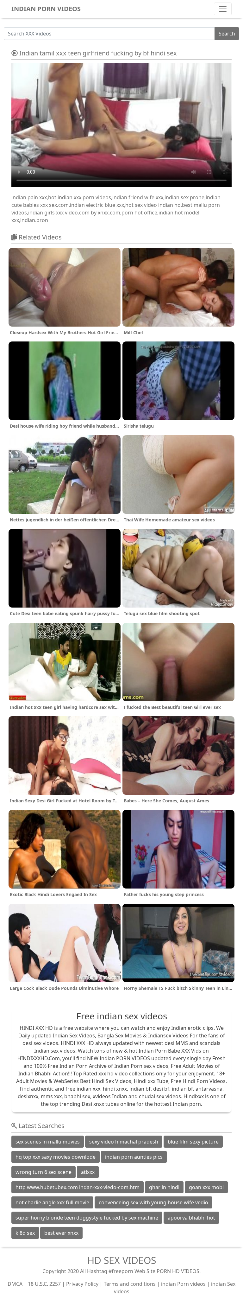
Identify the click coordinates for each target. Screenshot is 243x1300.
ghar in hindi (164, 1187)
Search (227, 33)
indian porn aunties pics (134, 1156)
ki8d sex (25, 1232)
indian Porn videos (183, 1283)
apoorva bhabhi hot (191, 1217)
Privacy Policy (82, 1283)
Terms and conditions (130, 1283)
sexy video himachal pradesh (123, 1141)
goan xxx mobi (206, 1187)
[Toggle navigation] (223, 9)
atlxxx (88, 1172)
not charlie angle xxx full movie (52, 1202)
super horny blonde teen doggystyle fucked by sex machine (87, 1217)
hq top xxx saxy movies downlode (56, 1156)
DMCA (15, 1283)
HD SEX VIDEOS (121, 1260)
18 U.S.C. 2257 (44, 1283)
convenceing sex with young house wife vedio (153, 1202)
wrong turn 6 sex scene (44, 1172)
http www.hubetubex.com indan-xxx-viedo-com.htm (78, 1187)
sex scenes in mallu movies (48, 1141)
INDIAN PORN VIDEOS (46, 8)
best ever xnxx (61, 1232)
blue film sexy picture (193, 1141)
